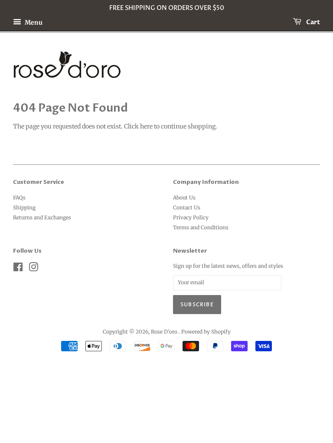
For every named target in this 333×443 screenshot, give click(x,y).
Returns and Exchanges (42, 217)
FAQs (19, 197)
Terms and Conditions (201, 227)
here (146, 126)
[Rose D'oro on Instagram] (33, 269)
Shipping (24, 207)
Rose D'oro (165, 331)
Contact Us (186, 207)
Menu (32, 22)
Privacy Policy (191, 217)
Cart (312, 22)
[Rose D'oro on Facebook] (18, 269)
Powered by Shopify (206, 331)
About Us (184, 197)
